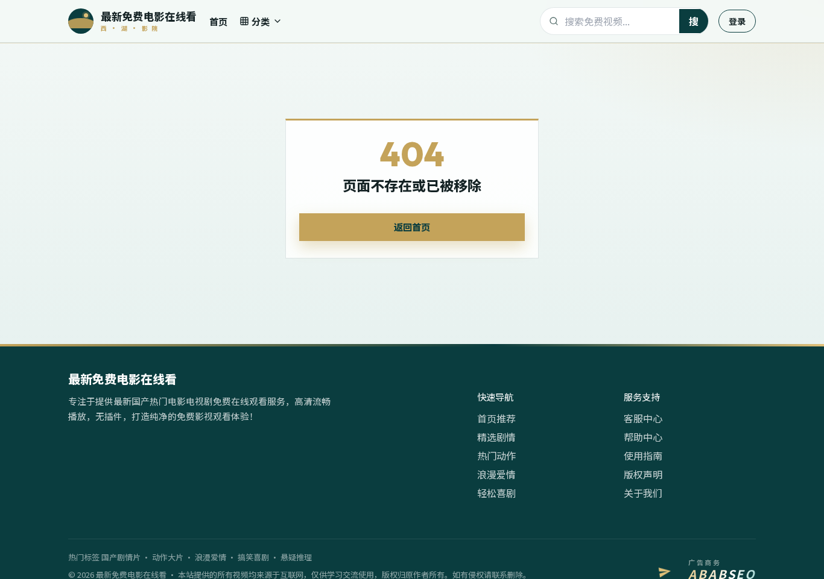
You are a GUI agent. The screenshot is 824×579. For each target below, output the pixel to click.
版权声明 (643, 474)
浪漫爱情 (496, 474)
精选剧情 (496, 437)
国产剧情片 (121, 557)
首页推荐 (496, 418)
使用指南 (643, 455)
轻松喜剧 (496, 493)
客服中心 (643, 418)
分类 (261, 21)
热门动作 (496, 455)
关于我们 (643, 493)
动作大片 (167, 557)
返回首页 (412, 226)
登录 (737, 21)
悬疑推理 (296, 557)
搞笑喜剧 (253, 557)
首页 (218, 21)
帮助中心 (643, 437)
